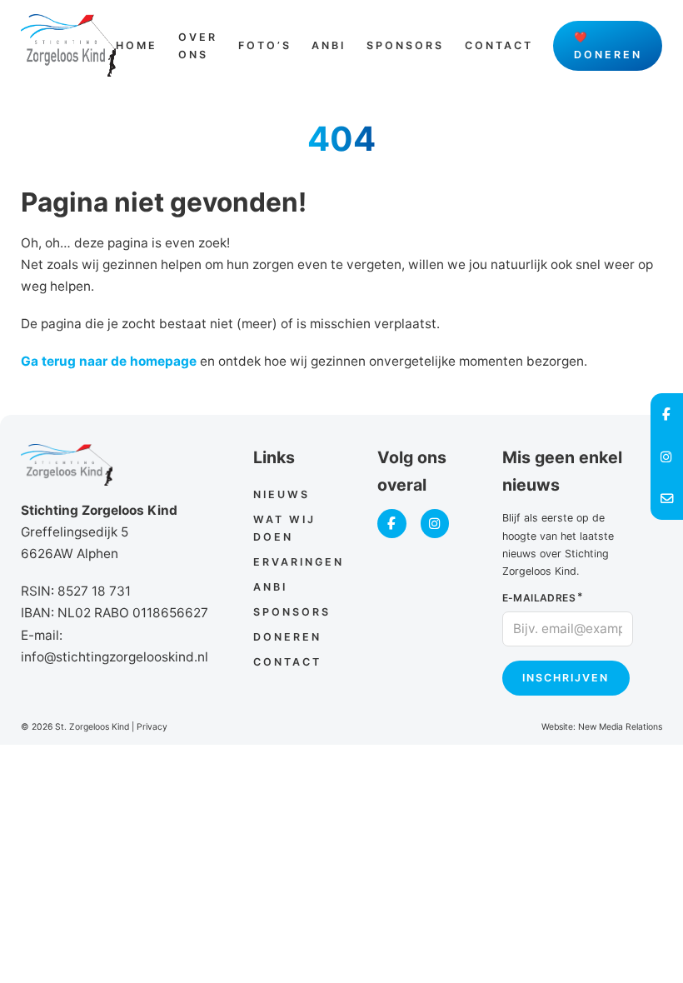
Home (136, 45)
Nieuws (281, 494)
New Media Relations (620, 726)
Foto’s (265, 45)
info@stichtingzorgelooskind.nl (114, 657)
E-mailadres (539, 597)
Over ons (197, 46)
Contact (499, 45)
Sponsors (405, 45)
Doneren (287, 637)
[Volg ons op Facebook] (391, 523)
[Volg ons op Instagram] (435, 523)
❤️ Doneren (608, 46)
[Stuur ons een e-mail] (667, 498)
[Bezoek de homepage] (69, 45)
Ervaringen (298, 562)
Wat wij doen (284, 528)
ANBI (329, 45)
